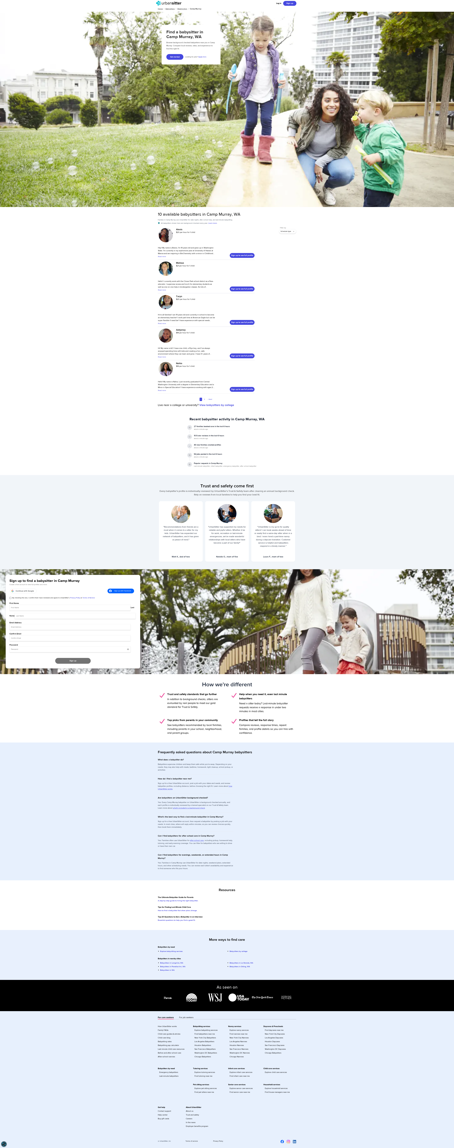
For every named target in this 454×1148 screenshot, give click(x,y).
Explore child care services (276, 1072)
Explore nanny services (239, 1030)
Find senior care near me (240, 1092)
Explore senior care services (241, 1088)
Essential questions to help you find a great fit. (176, 920)
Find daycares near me (274, 1030)
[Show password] (128, 649)
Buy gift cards (163, 1118)
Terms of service (192, 1141)
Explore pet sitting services (205, 1088)
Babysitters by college (238, 951)
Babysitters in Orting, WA (240, 966)
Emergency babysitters (168, 1072)
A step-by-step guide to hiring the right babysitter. (178, 901)
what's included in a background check (189, 808)
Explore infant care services (241, 1072)
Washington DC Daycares (275, 1049)
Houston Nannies (237, 1045)
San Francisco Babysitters (205, 1049)
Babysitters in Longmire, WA (171, 963)
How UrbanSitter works (167, 1026)
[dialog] (4, 1144)
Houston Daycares (272, 1041)
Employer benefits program (197, 1126)
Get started (175, 57)
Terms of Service (88, 598)
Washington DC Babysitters (205, 1053)
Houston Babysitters (202, 1045)
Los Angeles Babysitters (204, 1041)
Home (160, 9)
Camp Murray (195, 9)
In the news (190, 1122)
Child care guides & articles (169, 1034)
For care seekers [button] (166, 1017)
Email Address (15, 622)
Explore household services (276, 1088)
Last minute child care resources (171, 1049)
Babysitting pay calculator (168, 1045)
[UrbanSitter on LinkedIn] (293, 1141)
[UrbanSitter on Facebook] (281, 1141)
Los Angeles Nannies (238, 1041)
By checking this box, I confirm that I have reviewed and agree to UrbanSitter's (53, 598)
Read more (162, 257)
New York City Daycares (275, 1034)
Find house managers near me (277, 1092)
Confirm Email (15, 634)
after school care (197, 840)
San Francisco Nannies (239, 1049)
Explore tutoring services (204, 1072)
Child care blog (164, 1038)
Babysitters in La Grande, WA (241, 963)
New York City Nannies (239, 1038)
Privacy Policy (75, 598)
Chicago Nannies (237, 1056)
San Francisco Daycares (274, 1045)
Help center (163, 1115)
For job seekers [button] (186, 1017)
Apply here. (202, 57)
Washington (182, 9)
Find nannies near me (238, 1034)
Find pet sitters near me (204, 1092)
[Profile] (166, 236)
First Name (14, 603)
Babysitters (170, 9)
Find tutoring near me (203, 1076)
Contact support (164, 1111)
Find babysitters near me (204, 1034)
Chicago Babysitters (202, 1056)
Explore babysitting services (171, 951)
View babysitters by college (216, 405)
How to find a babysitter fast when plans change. (177, 910)
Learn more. (212, 223)
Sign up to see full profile (242, 255)
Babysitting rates (165, 1041)
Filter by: (283, 228)
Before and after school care (169, 1053)
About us (189, 1111)
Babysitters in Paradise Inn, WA (172, 966)
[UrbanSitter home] (169, 3)
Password (13, 645)
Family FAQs (163, 1030)
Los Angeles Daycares (274, 1038)
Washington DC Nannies (240, 1053)
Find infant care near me (240, 1076)
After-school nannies (166, 1056)
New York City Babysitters (205, 1038)
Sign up (289, 3)
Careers (189, 1118)
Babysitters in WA (167, 970)
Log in (278, 3)
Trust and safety (192, 1115)
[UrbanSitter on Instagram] (287, 1141)
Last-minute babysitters (168, 1076)
